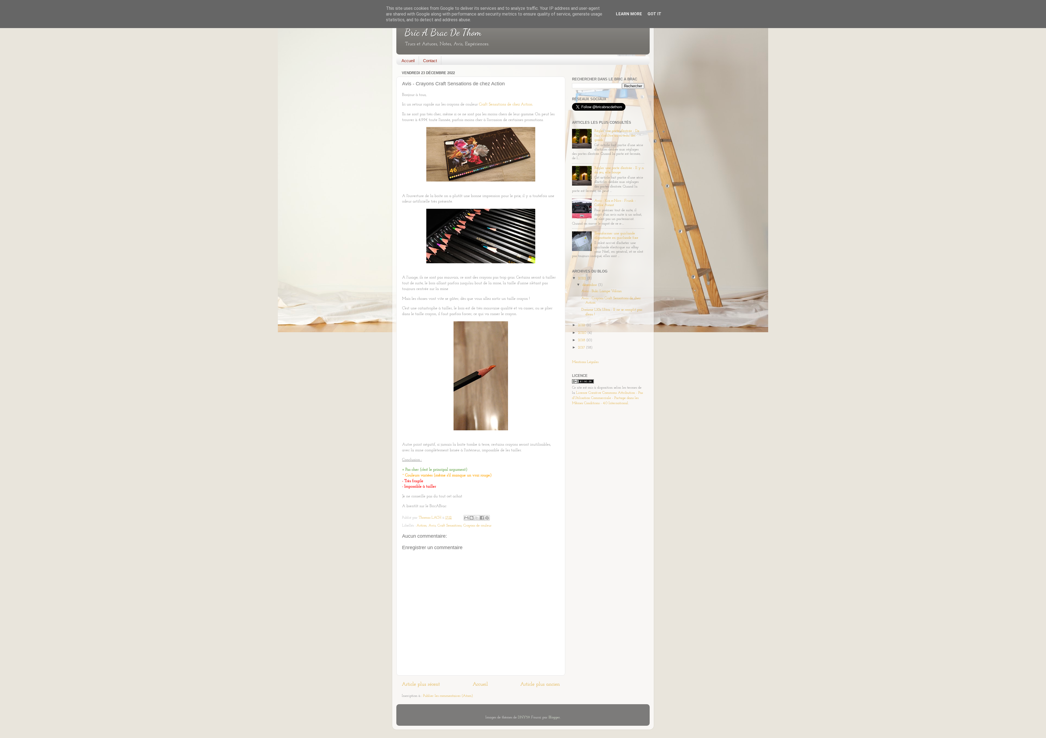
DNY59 (524, 717)
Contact (430, 60)
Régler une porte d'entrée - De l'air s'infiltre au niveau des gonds (616, 135)
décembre (590, 285)
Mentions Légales (585, 362)
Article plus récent (421, 684)
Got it (654, 13)
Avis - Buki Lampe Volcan (601, 291)
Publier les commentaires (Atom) (448, 696)
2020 (582, 333)
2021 (582, 325)
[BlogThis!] (471, 518)
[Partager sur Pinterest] (487, 518)
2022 (582, 278)
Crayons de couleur (477, 525)
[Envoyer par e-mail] (466, 518)
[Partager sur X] (476, 518)
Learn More (629, 13)
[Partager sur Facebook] (482, 518)
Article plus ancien (540, 684)
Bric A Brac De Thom (443, 32)
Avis (432, 525)
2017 (582, 347)
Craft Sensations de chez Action (505, 104)
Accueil (408, 60)
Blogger (554, 717)
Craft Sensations (449, 525)
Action (421, 525)
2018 (582, 340)
